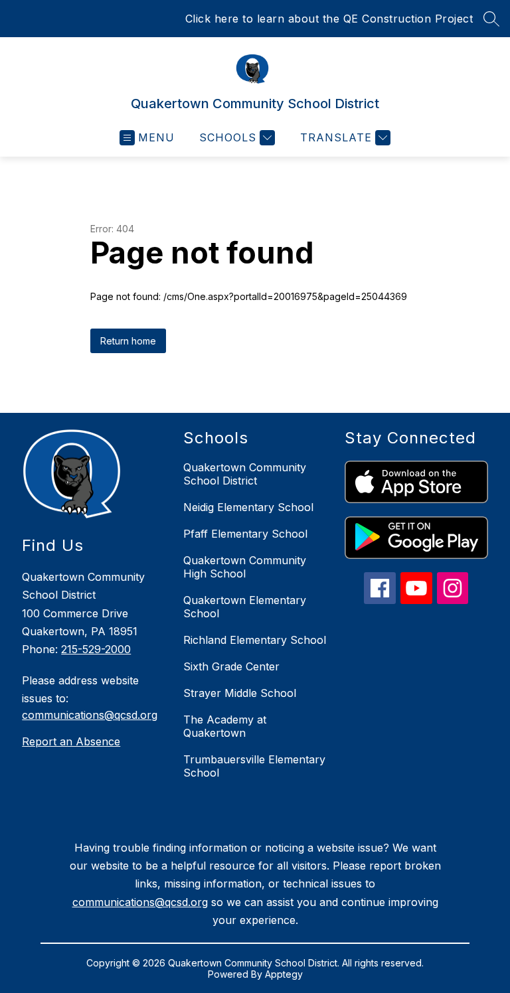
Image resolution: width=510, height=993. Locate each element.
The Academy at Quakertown (224, 726)
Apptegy (284, 974)
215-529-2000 (96, 649)
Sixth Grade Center (231, 666)
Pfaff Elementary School (245, 533)
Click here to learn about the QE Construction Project (329, 18)
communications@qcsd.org (89, 715)
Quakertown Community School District (244, 474)
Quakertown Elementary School (244, 606)
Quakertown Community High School (244, 567)
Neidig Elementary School (248, 507)
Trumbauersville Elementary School (254, 766)
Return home (128, 340)
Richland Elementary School (254, 640)
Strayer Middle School (239, 693)
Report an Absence (71, 741)
